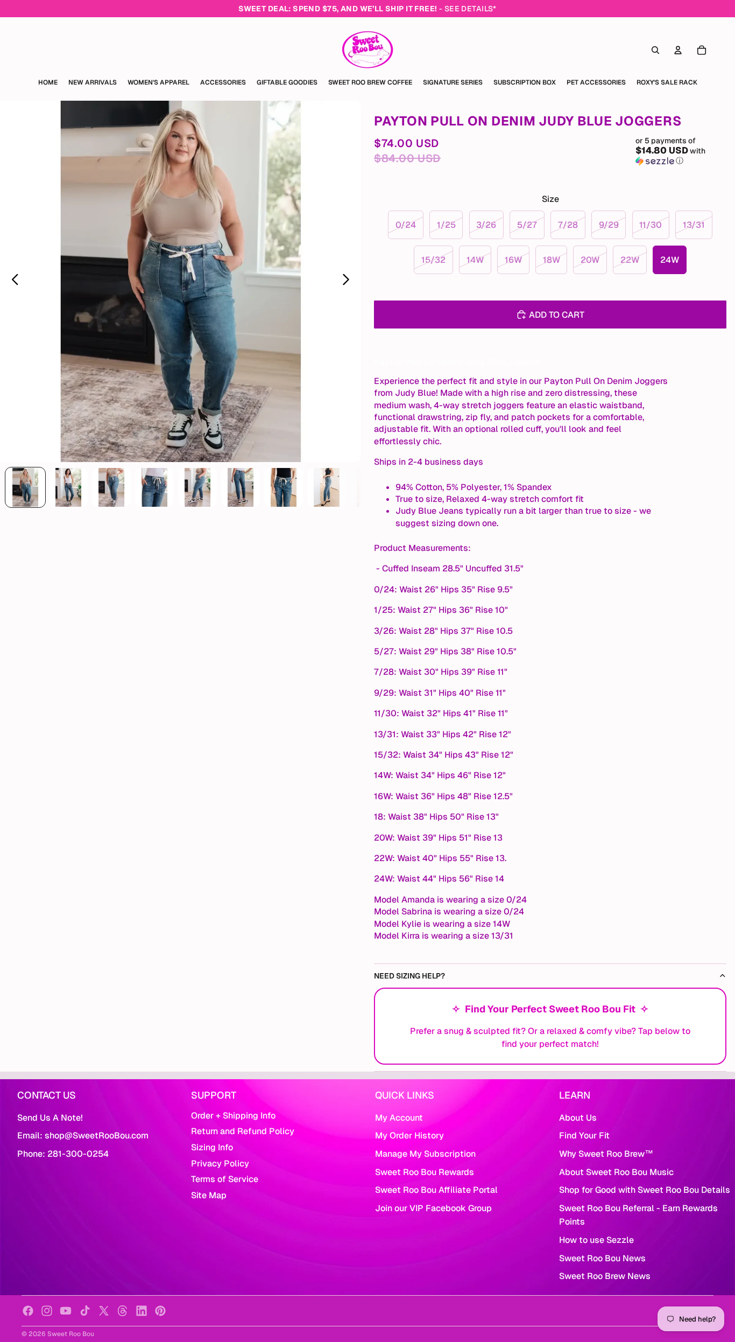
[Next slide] (349, 281)
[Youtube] (65, 1310)
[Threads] (122, 1310)
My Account (399, 1117)
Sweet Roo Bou (70, 1334)
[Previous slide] (12, 281)
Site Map (209, 1195)
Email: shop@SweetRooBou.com (83, 1135)
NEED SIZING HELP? (409, 976)
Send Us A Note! (50, 1117)
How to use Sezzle (596, 1240)
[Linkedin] (141, 1310)
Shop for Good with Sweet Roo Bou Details (644, 1190)
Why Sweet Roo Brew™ (606, 1153)
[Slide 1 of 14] (25, 487)
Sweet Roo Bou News (602, 1258)
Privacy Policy (220, 1163)
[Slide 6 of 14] (240, 487)
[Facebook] (28, 1310)
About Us (578, 1117)
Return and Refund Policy (242, 1131)
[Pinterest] (160, 1310)
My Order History (409, 1135)
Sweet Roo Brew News (605, 1276)
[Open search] (655, 50)
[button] (680, 151)
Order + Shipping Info (233, 1115)
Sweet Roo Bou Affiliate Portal (436, 1190)
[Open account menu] (678, 50)
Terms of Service (224, 1179)
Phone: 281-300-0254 (63, 1153)
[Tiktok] (85, 1310)
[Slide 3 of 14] (111, 487)
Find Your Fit (584, 1135)
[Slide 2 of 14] (68, 487)
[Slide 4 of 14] (154, 487)
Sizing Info (212, 1147)
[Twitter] (103, 1310)
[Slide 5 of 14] (197, 487)
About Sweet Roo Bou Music (616, 1172)
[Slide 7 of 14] (283, 487)
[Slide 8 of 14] (326, 487)
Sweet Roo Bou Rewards (424, 1172)
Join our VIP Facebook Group (433, 1208)
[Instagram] (46, 1310)
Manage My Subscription (425, 1153)
